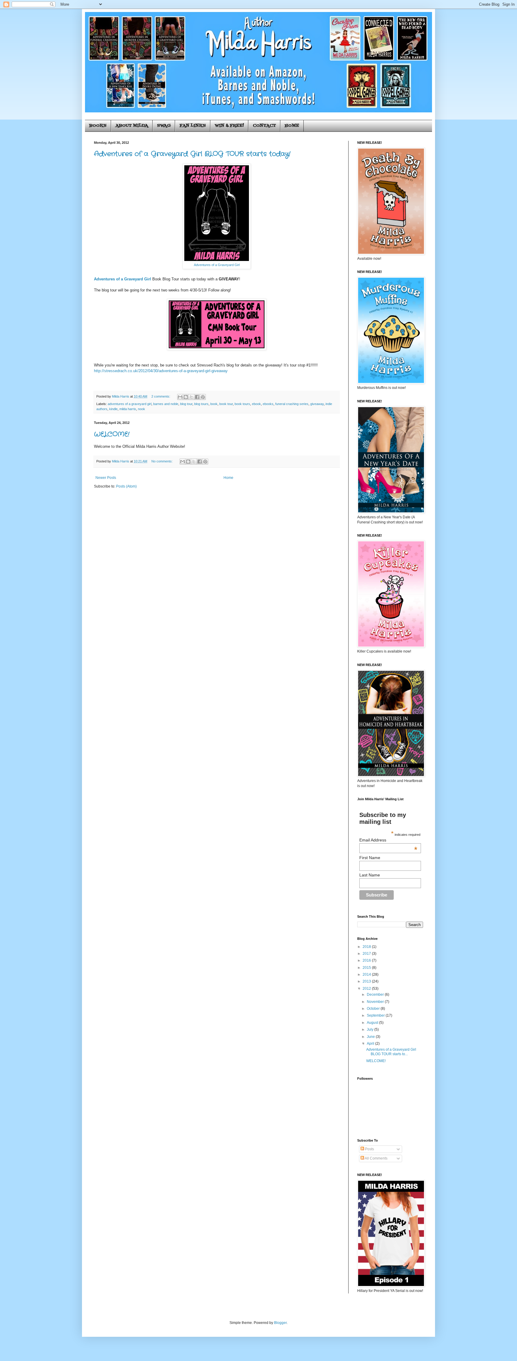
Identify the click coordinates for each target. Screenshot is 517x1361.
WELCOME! (112, 434)
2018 (367, 947)
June (371, 1037)
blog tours (201, 404)
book (214, 404)
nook (141, 409)
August (373, 1023)
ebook (256, 404)
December (376, 994)
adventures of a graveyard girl (129, 404)
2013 (367, 981)
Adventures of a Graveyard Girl (217, 265)
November (376, 1002)
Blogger (280, 1323)
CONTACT (264, 126)
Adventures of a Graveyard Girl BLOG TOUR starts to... (391, 1051)
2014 (367, 974)
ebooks (268, 404)
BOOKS (98, 126)
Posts (369, 1149)
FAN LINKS (193, 126)
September (376, 1015)
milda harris (127, 409)
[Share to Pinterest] (203, 397)
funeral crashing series (291, 404)
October (374, 1008)
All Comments (375, 1158)
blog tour (186, 404)
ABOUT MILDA (131, 126)
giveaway (317, 404)
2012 (367, 988)
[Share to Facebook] (197, 397)
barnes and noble (165, 404)
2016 (367, 960)
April (371, 1043)
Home (228, 478)
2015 (367, 968)
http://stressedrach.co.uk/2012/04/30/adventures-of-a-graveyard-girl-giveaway (161, 371)
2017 (367, 953)
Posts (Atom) (126, 486)
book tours (242, 404)
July (370, 1029)
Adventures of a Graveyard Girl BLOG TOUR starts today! (192, 154)
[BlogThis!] (186, 397)
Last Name (369, 875)
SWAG (164, 126)
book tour (226, 404)
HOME (292, 126)
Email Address (388, 840)
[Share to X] (191, 397)
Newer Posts (105, 478)
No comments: (162, 461)
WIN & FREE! (229, 126)
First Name (369, 857)
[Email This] (180, 397)
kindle (113, 409)
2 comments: (161, 396)
